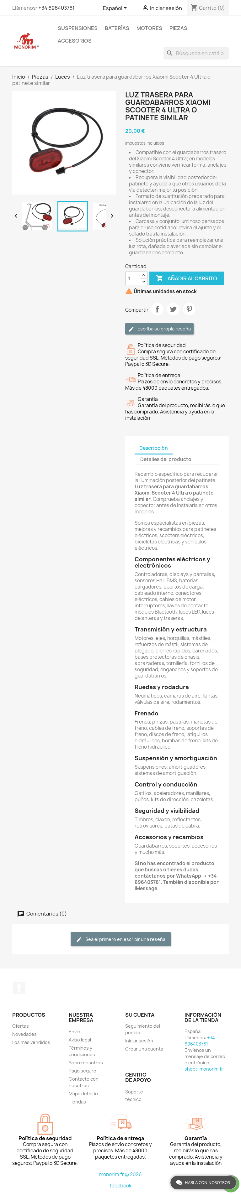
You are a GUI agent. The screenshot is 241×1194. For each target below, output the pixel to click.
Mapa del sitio (83, 1094)
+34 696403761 (56, 7)
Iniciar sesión (139, 1041)
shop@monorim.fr (204, 1069)
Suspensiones (78, 28)
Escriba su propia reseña (164, 329)
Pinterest (189, 309)
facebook (120, 1185)
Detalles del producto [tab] (165, 459)
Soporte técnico (134, 1095)
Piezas (178, 28)
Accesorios (75, 40)
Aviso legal (80, 1040)
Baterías (117, 28)
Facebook (19, 988)
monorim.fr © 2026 (120, 1174)
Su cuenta (139, 1014)
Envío (74, 1032)
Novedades (24, 1034)
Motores (149, 28)
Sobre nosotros (86, 1063)
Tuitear (173, 309)
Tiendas (77, 1102)
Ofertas (20, 1026)
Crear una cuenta (144, 1049)
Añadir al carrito (186, 278)
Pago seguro (82, 1071)
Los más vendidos (31, 1042)
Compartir (157, 309)
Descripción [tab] (153, 448)
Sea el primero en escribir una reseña (124, 939)
